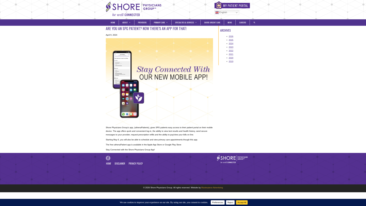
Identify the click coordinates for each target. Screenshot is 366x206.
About (125, 22)
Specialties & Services (184, 22)
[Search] (254, 22)
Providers (142, 22)
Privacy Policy (136, 163)
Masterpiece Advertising (212, 187)
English (223, 12)
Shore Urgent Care (212, 22)
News (230, 22)
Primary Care (159, 22)
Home (113, 22)
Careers (242, 22)
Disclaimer (120, 163)
